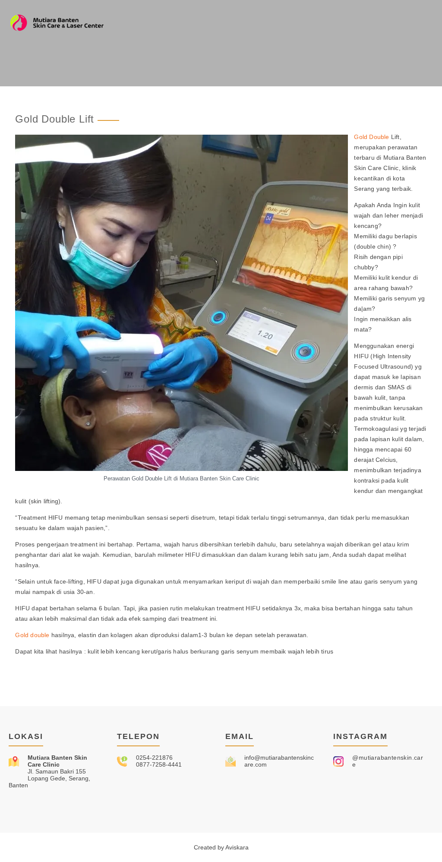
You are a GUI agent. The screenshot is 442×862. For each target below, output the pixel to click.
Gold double (32, 635)
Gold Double (371, 136)
